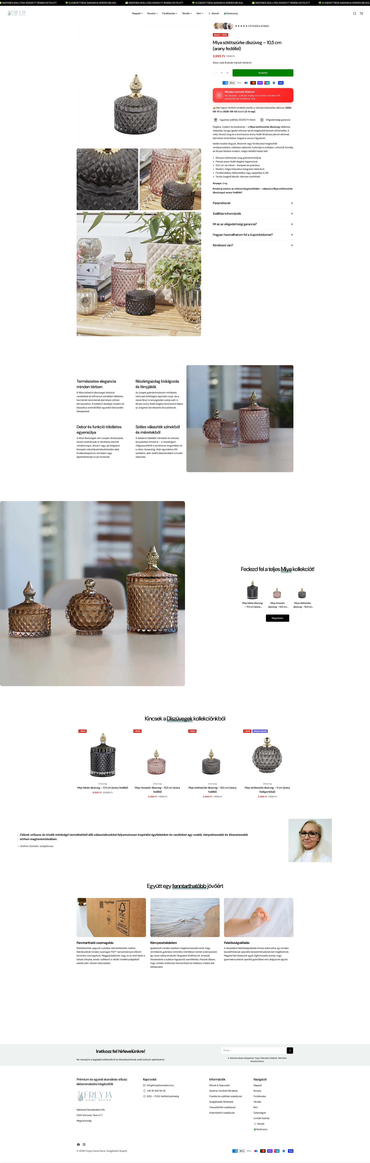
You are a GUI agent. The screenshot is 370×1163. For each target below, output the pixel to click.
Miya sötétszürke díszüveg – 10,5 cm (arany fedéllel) (302, 607)
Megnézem (277, 618)
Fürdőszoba (260, 1096)
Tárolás (257, 1101)
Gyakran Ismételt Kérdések (223, 1090)
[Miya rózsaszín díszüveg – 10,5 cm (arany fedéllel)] (158, 754)
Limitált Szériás (262, 1118)
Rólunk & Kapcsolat (219, 1085)
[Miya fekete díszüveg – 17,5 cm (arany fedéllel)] (103, 754)
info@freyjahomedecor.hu (160, 1085)
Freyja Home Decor (95, 1150)
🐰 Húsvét (259, 1123)
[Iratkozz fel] (290, 1050)
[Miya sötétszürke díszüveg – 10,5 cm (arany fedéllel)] (212, 754)
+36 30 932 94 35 (156, 1090)
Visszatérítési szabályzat (222, 1107)
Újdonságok (260, 1112)
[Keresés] (355, 13)
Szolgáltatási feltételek (221, 1101)
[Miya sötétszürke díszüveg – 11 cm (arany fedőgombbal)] (267, 754)
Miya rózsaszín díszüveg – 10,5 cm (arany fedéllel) (277, 607)
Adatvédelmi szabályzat (222, 1112)
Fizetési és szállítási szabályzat (225, 1096)
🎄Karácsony (261, 1129)
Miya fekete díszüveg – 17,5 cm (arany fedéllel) (252, 607)
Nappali (258, 1085)
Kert (256, 1107)
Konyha (257, 1090)
